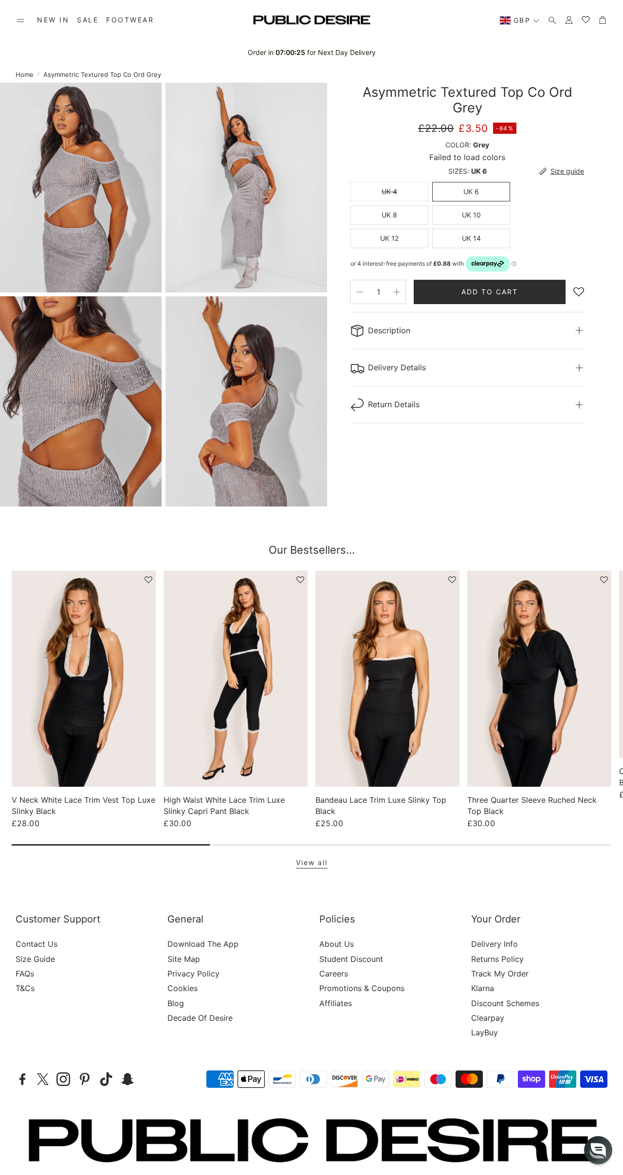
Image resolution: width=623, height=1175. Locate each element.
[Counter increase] (396, 292)
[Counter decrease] (359, 292)
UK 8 (389, 215)
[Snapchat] (127, 1079)
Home (25, 74)
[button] (20, 20)
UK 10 (471, 215)
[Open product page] (84, 679)
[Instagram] (63, 1079)
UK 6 (471, 191)
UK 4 (389, 191)
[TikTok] (106, 1079)
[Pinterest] (85, 1079)
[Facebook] (22, 1079)
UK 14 (471, 238)
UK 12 (389, 238)
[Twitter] (43, 1079)
